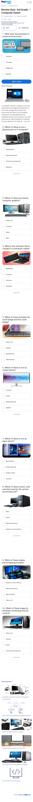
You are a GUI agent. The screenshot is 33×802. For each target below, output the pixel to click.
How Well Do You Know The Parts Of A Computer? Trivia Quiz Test (15, 698)
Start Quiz (16, 81)
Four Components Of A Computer (11, 781)
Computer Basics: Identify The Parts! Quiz (13, 748)
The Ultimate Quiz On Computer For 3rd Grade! (15, 764)
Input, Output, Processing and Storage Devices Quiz (16, 715)
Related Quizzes (7, 681)
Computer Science (8, 16)
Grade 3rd (19, 16)
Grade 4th (24, 16)
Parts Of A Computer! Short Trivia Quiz (12, 732)
